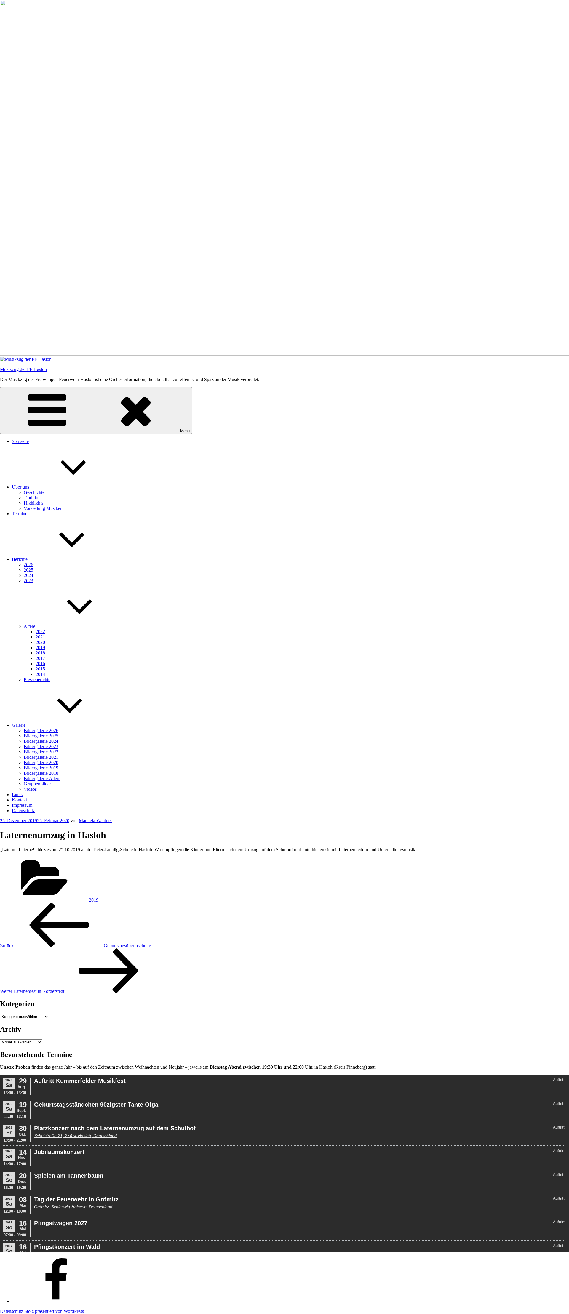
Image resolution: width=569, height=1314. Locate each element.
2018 (40, 652)
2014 (40, 674)
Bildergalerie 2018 (41, 773)
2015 (40, 668)
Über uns (20, 486)
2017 (40, 658)
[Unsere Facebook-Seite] (56, 1301)
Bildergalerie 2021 (41, 757)
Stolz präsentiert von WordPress (54, 1311)
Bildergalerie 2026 (41, 730)
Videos (30, 789)
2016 (40, 663)
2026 (28, 564)
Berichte (20, 559)
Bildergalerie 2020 (41, 762)
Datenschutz (23, 810)
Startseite (20, 441)
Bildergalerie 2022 (41, 751)
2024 (28, 575)
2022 (40, 631)
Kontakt (19, 799)
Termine (19, 513)
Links (17, 794)
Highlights (33, 502)
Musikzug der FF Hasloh (23, 369)
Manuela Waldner (95, 820)
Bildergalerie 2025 (41, 735)
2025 (28, 569)
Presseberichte (37, 679)
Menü (185, 431)
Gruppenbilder (37, 783)
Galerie (18, 725)
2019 (40, 647)
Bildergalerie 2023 (41, 746)
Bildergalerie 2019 (41, 767)
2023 (28, 580)
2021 (40, 636)
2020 (40, 642)
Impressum (22, 805)
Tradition (32, 497)
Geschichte (34, 492)
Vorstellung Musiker (43, 508)
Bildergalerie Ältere (42, 778)
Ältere (29, 626)
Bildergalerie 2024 (41, 741)
